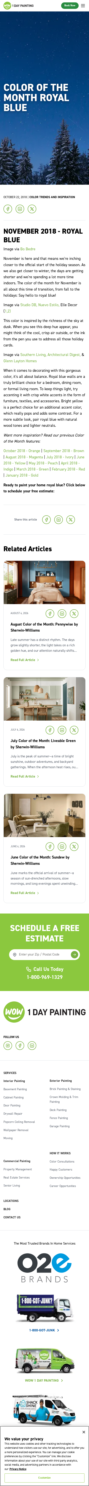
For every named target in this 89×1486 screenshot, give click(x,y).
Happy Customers (61, 1170)
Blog (7, 1209)
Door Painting (11, 1106)
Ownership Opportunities (65, 1178)
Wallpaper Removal (16, 1130)
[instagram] (7, 1045)
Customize (44, 1478)
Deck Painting (58, 1110)
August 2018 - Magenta (24, 457)
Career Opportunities (63, 1186)
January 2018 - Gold (22, 475)
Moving (8, 1138)
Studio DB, (28, 304)
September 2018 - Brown (63, 450)
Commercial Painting (16, 1161)
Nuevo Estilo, (48, 304)
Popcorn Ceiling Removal (19, 1122)
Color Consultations (62, 1162)
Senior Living (11, 1186)
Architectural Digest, (64, 354)
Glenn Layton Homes (20, 361)
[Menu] (83, 5)
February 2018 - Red (68, 469)
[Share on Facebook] (7, 209)
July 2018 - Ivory (59, 457)
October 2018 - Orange (22, 450)
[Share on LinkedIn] (20, 209)
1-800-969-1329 (45, 977)
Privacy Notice (18, 1469)
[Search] (74, 954)
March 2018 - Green (32, 469)
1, (6, 311)
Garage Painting (60, 1126)
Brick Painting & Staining (65, 1089)
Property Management (17, 1169)
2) (9, 311)
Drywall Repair (12, 1114)
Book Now (69, 5)
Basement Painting (15, 1089)
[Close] (84, 1432)
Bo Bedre (27, 249)
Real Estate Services (16, 1178)
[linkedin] (32, 1045)
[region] (44, 1456)
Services (9, 1073)
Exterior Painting (61, 1081)
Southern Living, (33, 354)
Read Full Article (23, 660)
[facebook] (20, 1045)
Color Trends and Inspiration (52, 197)
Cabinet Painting (13, 1098)
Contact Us (12, 1217)
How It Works (60, 1153)
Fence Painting (59, 1118)
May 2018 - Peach (43, 463)
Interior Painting (14, 1081)
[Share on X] (32, 209)
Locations (11, 1201)
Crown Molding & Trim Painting (64, 1099)
